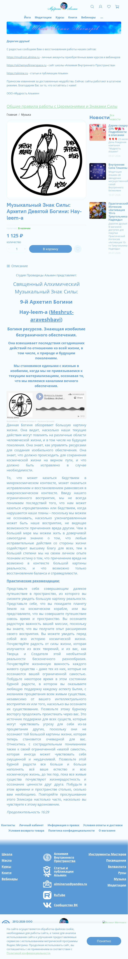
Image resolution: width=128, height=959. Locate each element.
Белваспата (117, 866)
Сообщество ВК (66, 905)
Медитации (43, 17)
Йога (27, 17)
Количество (14, 242)
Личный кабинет (31, 825)
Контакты (8, 825)
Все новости (115, 117)
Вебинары (88, 17)
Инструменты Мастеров (107, 854)
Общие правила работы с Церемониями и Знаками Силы (62, 106)
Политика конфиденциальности (71, 830)
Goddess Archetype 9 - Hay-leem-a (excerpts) (36, 421)
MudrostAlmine (12, 421)
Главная (12, 114)
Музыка (26, 114)
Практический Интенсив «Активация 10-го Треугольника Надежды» (118, 211)
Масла (7, 860)
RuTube (59, 895)
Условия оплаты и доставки (103, 825)
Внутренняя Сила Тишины (118, 166)
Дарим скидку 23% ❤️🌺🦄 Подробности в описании (118, 130)
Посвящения (116, 860)
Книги (72, 17)
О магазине (107, 830)
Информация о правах (63, 825)
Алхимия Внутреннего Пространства (64, 857)
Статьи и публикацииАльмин (64, 871)
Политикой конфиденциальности (28, 953)
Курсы (60, 17)
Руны (122, 873)
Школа (7, 854)
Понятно (104, 941)
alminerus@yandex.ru (70, 884)
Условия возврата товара (26, 830)
